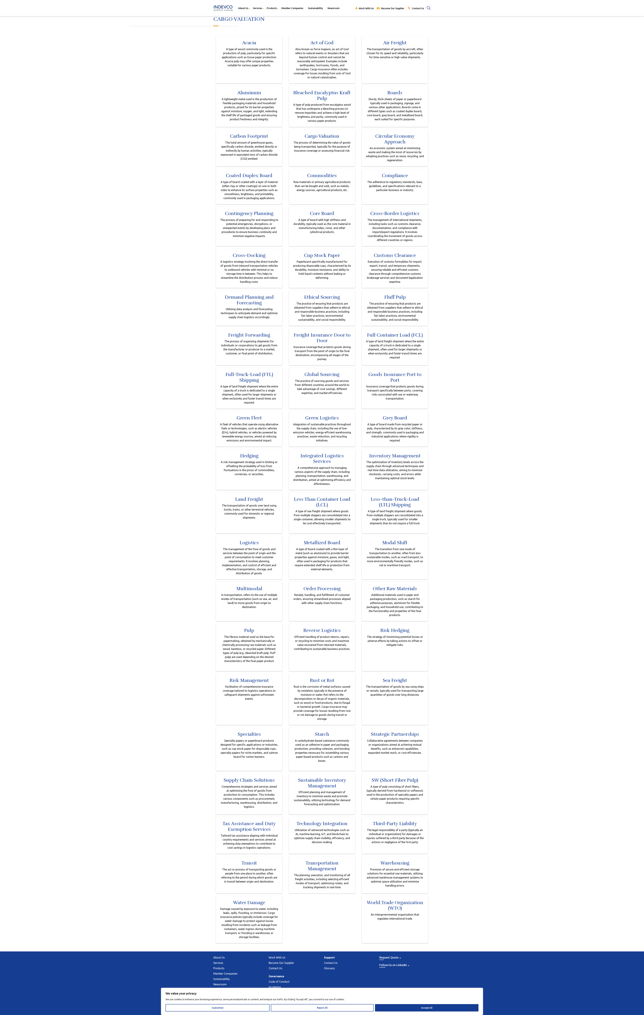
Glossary (329, 968)
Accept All (426, 1007)
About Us (243, 8)
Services (257, 8)
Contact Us (275, 968)
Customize (217, 1007)
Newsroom (333, 8)
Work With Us (277, 957)
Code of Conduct (279, 981)
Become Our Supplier (281, 962)
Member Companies (292, 8)
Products (272, 8)
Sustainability (315, 8)
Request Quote (388, 957)
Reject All (322, 1007)
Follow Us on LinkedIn (393, 965)
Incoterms (275, 987)
